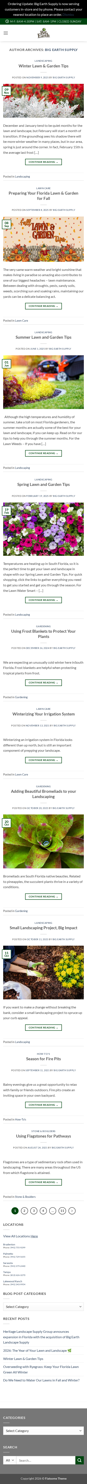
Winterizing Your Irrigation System (43, 713)
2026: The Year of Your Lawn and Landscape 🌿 (37, 1350)
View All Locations (20, 1236)
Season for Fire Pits (43, 1058)
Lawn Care (43, 188)
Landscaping (43, 60)
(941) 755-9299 (17, 1247)
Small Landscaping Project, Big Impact (43, 927)
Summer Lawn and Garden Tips (43, 337)
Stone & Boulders (43, 1131)
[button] (5, 33)
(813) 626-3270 (17, 1275)
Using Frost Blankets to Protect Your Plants (43, 634)
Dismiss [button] (68, 14)
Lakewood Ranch (12, 1281)
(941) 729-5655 (17, 1256)
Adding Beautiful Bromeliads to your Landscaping (43, 794)
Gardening (43, 626)
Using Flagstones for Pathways (43, 1136)
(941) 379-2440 (17, 1266)
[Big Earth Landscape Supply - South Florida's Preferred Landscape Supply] (43, 33)
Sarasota (8, 1263)
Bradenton (9, 1244)
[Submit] (79, 1460)
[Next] (72, 1210)
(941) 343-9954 (17, 1284)
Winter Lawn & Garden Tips (43, 65)
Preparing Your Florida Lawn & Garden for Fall (43, 196)
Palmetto (8, 1253)
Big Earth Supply (61, 50)
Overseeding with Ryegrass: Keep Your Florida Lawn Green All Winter (41, 1369)
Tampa (7, 1272)
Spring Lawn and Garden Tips (43, 484)
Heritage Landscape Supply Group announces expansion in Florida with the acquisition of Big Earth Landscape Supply (41, 1336)
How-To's (43, 1053)
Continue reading (43, 161)
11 (62, 1211)
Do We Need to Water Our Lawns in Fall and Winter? (41, 1380)
